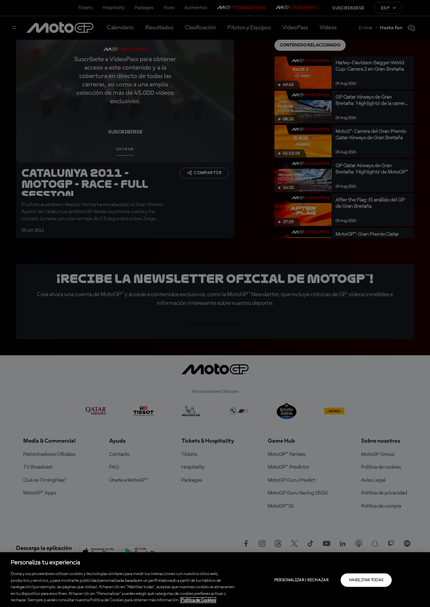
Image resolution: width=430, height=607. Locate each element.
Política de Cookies (198, 600)
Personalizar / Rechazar (301, 580)
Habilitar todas (366, 580)
